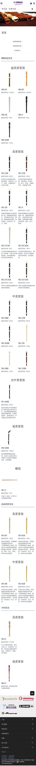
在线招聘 (11, 756)
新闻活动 (4, 729)
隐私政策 (11, 758)
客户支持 (4, 743)
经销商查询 (5, 733)
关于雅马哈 (5, 747)
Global (4, 752)
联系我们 (4, 756)
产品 (3, 719)
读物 (3, 738)
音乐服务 (4, 724)
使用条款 (4, 758)
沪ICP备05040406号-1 (10, 761)
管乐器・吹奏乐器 (9, 8)
